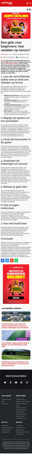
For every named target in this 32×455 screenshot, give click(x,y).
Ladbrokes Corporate (6, 399)
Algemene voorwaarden (7, 427)
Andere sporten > (5, 54)
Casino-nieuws (5, 403)
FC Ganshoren (19, 425)
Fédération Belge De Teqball (22, 432)
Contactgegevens (6, 432)
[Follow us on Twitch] (21, 383)
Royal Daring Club (20, 430)
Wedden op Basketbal (21, 410)
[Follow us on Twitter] (5, 383)
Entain (3, 401)
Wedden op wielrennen (21, 414)
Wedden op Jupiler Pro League (23, 401)
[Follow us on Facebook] (10, 383)
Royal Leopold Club (20, 427)
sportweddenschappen (11, 63)
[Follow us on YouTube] (16, 383)
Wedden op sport (20, 416)
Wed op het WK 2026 (21, 418)
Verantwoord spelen (6, 430)
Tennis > (11, 54)
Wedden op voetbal (20, 399)
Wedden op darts (20, 412)
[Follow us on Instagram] (27, 383)
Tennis (3, 60)
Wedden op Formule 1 (21, 407)
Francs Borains (19, 434)
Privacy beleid (5, 425)
